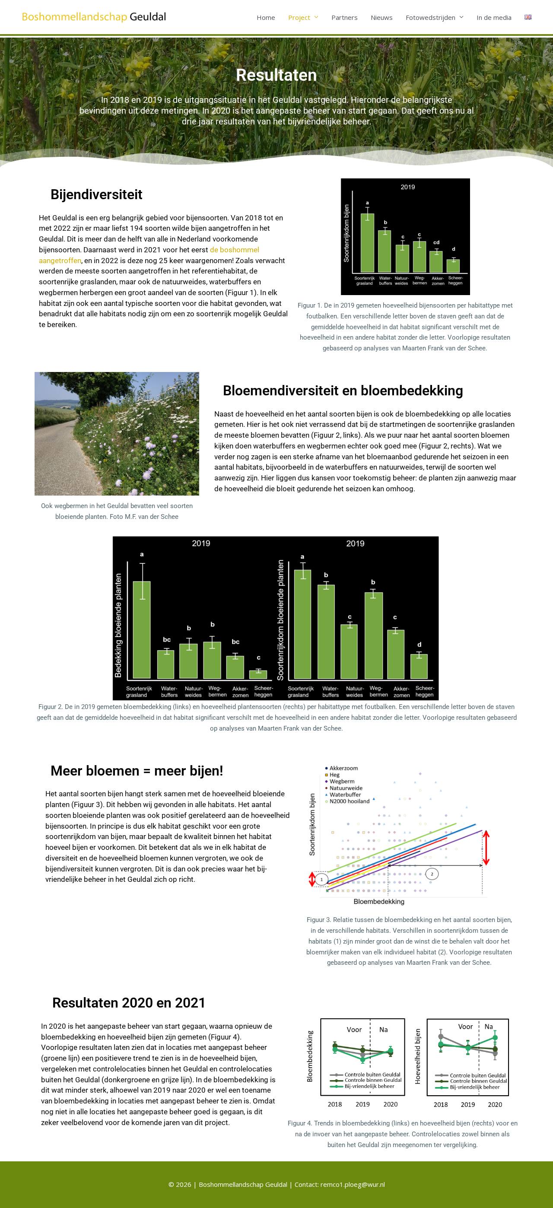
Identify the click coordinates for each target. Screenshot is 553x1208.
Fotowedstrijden (430, 17)
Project (299, 17)
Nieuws (382, 17)
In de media (494, 17)
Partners (344, 17)
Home (266, 17)
